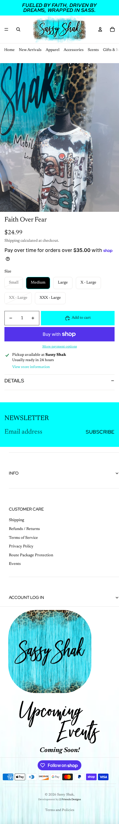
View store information (31, 367)
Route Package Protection (31, 555)
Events (15, 564)
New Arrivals (30, 50)
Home (9, 50)
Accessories (74, 50)
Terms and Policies (59, 810)
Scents (93, 50)
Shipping (16, 520)
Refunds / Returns (24, 529)
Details (14, 380)
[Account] (100, 29)
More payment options (59, 346)
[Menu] (6, 29)
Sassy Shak (65, 794)
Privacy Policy (21, 547)
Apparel (53, 50)
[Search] (18, 29)
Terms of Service (23, 538)
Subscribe (100, 432)
